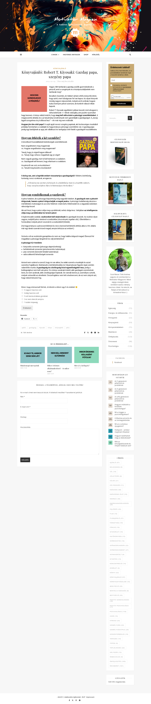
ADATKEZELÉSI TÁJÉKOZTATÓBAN (122, 88)
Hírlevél (96, 55)
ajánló (24, 328)
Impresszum (90, 697)
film (113, 514)
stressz (115, 621)
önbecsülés (116, 657)
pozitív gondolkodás (119, 600)
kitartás (115, 559)
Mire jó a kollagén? (82, 366)
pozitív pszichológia (119, 606)
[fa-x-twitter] (73, 700)
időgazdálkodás (119, 545)
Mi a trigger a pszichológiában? (122, 413)
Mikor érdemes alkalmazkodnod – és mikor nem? (58, 368)
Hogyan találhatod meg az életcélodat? (123, 437)
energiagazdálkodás (119, 504)
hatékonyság (117, 536)
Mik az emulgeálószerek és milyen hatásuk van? (123, 443)
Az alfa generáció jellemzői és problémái (122, 399)
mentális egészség (119, 591)
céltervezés (117, 485)
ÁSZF (83, 697)
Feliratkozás (121, 104)
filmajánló (117, 518)
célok (114, 481)
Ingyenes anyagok (71, 55)
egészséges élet (118, 494)
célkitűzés (116, 476)
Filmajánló (112, 318)
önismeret (117, 666)
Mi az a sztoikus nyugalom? (121, 425)
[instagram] (76, 700)
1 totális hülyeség (31, 302)
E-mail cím (25, 407)
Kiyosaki (42, 328)
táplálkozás (117, 648)
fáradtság (116, 523)
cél (113, 472)
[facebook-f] (69, 700)
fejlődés (115, 509)
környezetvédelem (120, 582)
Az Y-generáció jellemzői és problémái (121, 383)
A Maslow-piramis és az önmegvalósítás (123, 419)
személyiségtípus (119, 630)
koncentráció (118, 563)
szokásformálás (119, 634)
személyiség (117, 625)
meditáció (116, 586)
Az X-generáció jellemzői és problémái (121, 391)
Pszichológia (113, 346)
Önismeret (112, 341)
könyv (50, 328)
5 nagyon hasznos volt (32, 290)
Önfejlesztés (113, 336)
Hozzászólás (25, 427)
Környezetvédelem (115, 327)
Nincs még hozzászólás (65, 81)
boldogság (116, 467)
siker (114, 616)
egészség (115, 490)
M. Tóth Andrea (26, 332)
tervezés (115, 639)
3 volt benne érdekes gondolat (36, 296)
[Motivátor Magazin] (75, 25)
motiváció (116, 595)
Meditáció (112, 332)
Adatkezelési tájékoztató (72, 697)
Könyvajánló (59, 68)
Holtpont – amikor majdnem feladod (122, 431)
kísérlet (115, 568)
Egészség (112, 308)
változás (116, 652)
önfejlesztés (118, 661)
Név (22, 396)
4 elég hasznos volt (31, 293)
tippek (114, 643)
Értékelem (27, 308)
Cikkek (54, 55)
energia (115, 499)
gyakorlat (116, 532)
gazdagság (32, 328)
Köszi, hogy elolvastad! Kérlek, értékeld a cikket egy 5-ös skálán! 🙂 (49, 287)
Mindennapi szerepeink (29, 366)
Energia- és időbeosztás (118, 313)
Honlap (23, 417)
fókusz (115, 527)
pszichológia (118, 611)
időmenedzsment (119, 550)
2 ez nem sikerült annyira (34, 299)
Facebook (120, 358)
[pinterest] (79, 700)
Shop (86, 55)
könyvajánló (59, 328)
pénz (67, 328)
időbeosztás (117, 541)
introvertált (117, 554)
